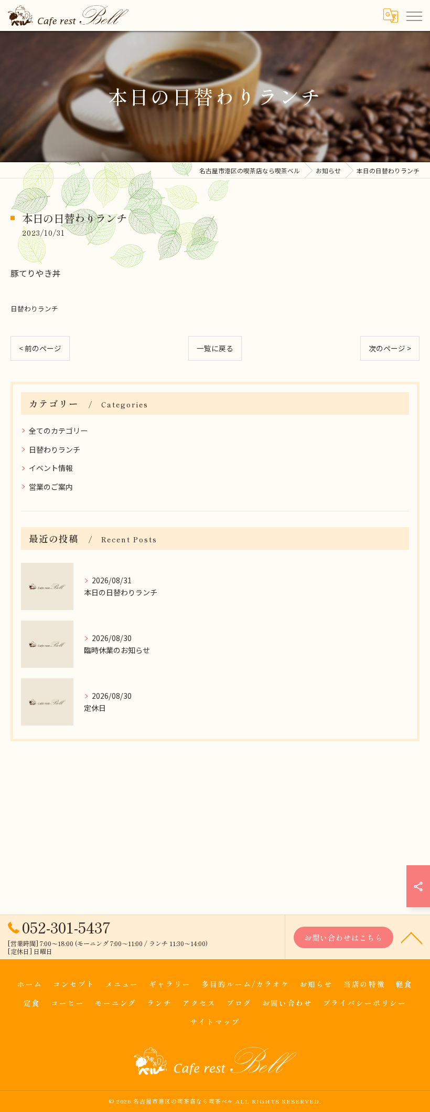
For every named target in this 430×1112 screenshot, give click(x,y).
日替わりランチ (34, 308)
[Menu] (414, 15)
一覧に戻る (215, 348)
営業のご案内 (51, 486)
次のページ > (390, 348)
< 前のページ (40, 348)
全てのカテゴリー (58, 430)
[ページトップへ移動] (411, 937)
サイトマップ (215, 1021)
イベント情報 (51, 468)
